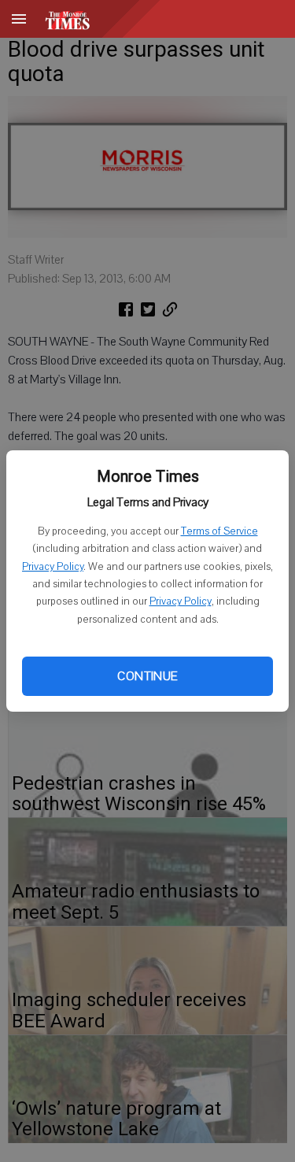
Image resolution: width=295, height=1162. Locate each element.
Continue (147, 676)
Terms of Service (219, 531)
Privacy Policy (52, 567)
